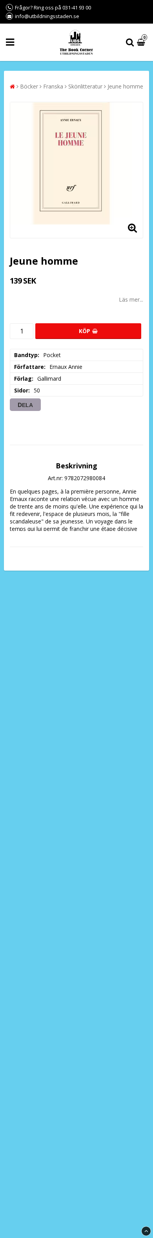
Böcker (29, 86)
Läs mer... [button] (131, 299)
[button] (142, 42)
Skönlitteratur (85, 86)
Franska (53, 86)
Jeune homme (125, 86)
